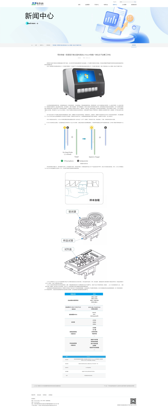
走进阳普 (87, 4)
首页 (79, 4)
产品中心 (96, 4)
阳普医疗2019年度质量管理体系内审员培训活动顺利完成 (49, 385)
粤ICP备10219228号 (132, 405)
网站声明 (33, 394)
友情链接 (50, 394)
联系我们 (45, 394)
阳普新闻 (48, 45)
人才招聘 (124, 4)
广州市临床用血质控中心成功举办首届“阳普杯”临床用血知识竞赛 (121, 385)
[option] (84, 25)
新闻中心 (115, 4)
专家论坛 (106, 4)
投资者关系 (133, 4)
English (114, 1)
